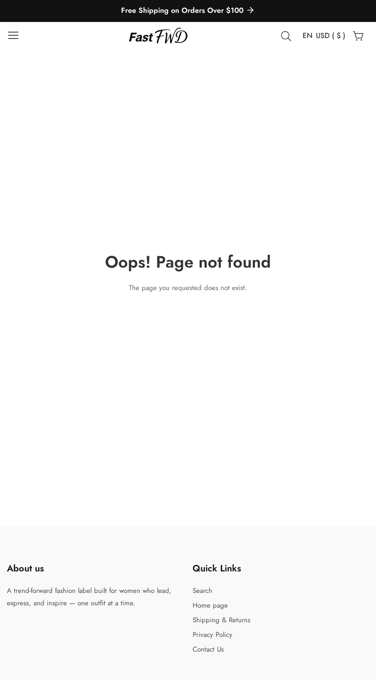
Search (202, 591)
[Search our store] (288, 36)
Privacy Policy (212, 635)
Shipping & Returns (221, 620)
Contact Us (208, 649)
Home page (210, 605)
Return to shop (188, 312)
